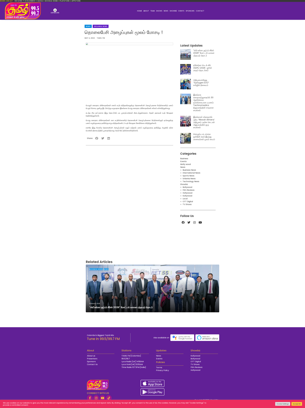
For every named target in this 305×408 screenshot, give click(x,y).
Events (181, 11)
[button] (96, 138)
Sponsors (190, 11)
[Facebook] (183, 222)
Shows (159, 11)
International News (191, 172)
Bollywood (187, 187)
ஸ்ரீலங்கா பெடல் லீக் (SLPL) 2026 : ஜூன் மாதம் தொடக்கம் (202, 68)
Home (139, 11)
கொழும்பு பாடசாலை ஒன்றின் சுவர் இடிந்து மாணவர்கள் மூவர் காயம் (204, 137)
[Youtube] (200, 222)
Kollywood (187, 195)
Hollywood (187, 193)
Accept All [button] (297, 404)
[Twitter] (189, 222)
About (146, 11)
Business (184, 158)
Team (152, 11)
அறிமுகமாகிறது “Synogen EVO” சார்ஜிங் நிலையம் (201, 83)
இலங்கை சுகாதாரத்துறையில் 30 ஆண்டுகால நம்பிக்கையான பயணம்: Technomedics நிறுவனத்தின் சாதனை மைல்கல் (203, 102)
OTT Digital (188, 201)
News (166, 11)
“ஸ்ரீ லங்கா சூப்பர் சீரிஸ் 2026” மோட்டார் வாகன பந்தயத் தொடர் (203, 53)
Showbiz (173, 11)
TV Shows (187, 204)
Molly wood (185, 164)
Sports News (188, 175)
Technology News (191, 181)
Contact (200, 11)
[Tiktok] (109, 398)
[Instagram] (194, 222)
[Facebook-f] (90, 398)
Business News (189, 170)
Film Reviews (188, 190)
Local (185, 198)
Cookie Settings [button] (283, 404)
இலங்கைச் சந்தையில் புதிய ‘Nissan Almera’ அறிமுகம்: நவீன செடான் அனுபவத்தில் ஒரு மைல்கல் (204, 122)
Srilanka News (100, 26)
